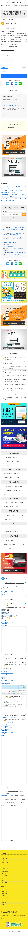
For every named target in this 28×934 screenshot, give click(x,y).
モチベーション (10, 254)
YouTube (14, 248)
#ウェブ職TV (6, 613)
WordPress (11, 240)
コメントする (14, 76)
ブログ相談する (5, 871)
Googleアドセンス (17, 486)
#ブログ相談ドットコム (7, 591)
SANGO (19, 240)
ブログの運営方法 (16, 233)
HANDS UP (4, 900)
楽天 (18, 238)
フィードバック (17, 254)
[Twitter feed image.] (14, 596)
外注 (11, 234)
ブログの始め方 (14, 227)
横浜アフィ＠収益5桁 (10, 583)
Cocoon (9, 242)
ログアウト (4, 880)
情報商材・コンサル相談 (9, 544)
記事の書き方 (17, 473)
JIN (15, 240)
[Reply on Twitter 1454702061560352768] (2, 711)
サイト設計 (20, 229)
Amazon (14, 238)
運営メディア (4, 891)
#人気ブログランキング (7, 673)
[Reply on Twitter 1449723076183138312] (2, 787)
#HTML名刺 (4, 676)
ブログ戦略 (15, 234)
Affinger (5, 242)
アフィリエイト (9, 238)
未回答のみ (10, 218)
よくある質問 (4, 882)
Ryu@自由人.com (9, 715)
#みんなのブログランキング (8, 678)
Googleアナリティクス (17, 515)
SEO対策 (8, 234)
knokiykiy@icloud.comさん (11, 23)
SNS (7, 248)
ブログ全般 (11, 252)
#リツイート (4, 735)
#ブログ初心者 (4, 620)
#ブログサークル (5, 674)
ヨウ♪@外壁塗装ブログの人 (11, 791)
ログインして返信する (14, 99)
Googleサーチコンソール (11, 246)
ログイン (16, 127)
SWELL (12, 19)
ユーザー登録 (4, 875)
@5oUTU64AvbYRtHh (20, 583)
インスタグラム (20, 248)
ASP (4, 230)
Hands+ (3, 906)
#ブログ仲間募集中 (6, 623)
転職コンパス (4, 904)
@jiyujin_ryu (16, 715)
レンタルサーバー (9, 230)
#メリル (3, 592)
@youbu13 (21, 791)
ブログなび (4, 902)
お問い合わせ (4, 893)
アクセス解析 (13, 244)
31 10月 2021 (14, 660)
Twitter (10, 248)
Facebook (5, 250)
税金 (15, 252)
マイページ (4, 873)
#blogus (3, 681)
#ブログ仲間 (4, 683)
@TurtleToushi (7, 660)
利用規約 (3, 895)
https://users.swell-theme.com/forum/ (11, 105)
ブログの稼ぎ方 (14, 237)
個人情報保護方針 (5, 897)
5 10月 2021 (7, 793)
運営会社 (3, 888)
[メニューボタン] (2, 2)
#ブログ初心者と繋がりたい (8, 622)
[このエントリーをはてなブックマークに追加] (16, 84)
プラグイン (14, 242)
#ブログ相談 (4, 730)
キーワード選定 (17, 457)
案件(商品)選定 (14, 229)
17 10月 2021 (22, 715)
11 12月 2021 (7, 605)
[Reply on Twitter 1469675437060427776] (2, 655)
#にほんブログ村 (5, 671)
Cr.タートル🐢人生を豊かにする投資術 (14, 659)
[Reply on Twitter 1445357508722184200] (2, 841)
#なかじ (3, 594)
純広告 (21, 238)
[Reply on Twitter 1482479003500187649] (2, 600)
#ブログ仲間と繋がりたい (7, 625)
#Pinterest (3, 677)
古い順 (15, 218)
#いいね (3, 733)
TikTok (9, 250)
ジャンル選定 (7, 229)
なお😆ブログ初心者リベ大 (11, 603)
